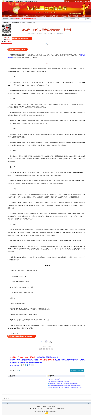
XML (58, 411)
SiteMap (72, 1)
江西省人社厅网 (20, 1)
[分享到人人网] (27, 365)
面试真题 (75, 16)
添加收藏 (87, 1)
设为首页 (82, 1)
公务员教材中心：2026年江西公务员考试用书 (24, 18)
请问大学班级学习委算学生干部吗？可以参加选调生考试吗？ (65, 385)
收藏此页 (73, 370)
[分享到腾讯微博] (25, 365)
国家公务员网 (6, 18)
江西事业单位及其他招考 (40, 16)
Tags (7, 403)
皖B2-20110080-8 (60, 409)
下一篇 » (17, 370)
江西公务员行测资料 (66, 16)
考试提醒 (80, 370)
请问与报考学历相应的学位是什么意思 (59, 381)
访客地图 (67, 1)
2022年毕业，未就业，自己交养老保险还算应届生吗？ (63, 383)
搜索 (88, 18)
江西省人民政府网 (9, 1)
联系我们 (54, 406)
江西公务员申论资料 (53, 16)
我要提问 (61, 33)
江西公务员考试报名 (26, 16)
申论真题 (82, 16)
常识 (34, 22)
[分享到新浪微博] (23, 365)
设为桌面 (77, 1)
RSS (4, 403)
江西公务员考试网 (7, 16)
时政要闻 (17, 16)
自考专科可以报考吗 (54, 379)
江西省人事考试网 (32, 1)
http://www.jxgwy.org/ (41, 409)
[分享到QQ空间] (21, 365)
